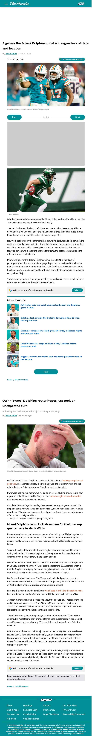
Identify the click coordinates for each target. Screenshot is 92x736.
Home (9, 380)
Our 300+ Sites (70, 705)
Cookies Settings (31, 718)
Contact (47, 705)
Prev (14, 117)
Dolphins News (21, 380)
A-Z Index (11, 718)
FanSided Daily (30, 710)
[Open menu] (6, 3)
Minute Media (18, 725)
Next (77, 117)
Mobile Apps (13, 710)
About (9, 705)
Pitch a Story (49, 710)
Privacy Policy (69, 710)
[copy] (21, 59)
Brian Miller (11, 54)
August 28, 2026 (45, 518)
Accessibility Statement (74, 714)
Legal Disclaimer (51, 714)
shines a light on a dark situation (66, 496)
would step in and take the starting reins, (63, 590)
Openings (27, 705)
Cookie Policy (29, 714)
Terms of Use (13, 714)
